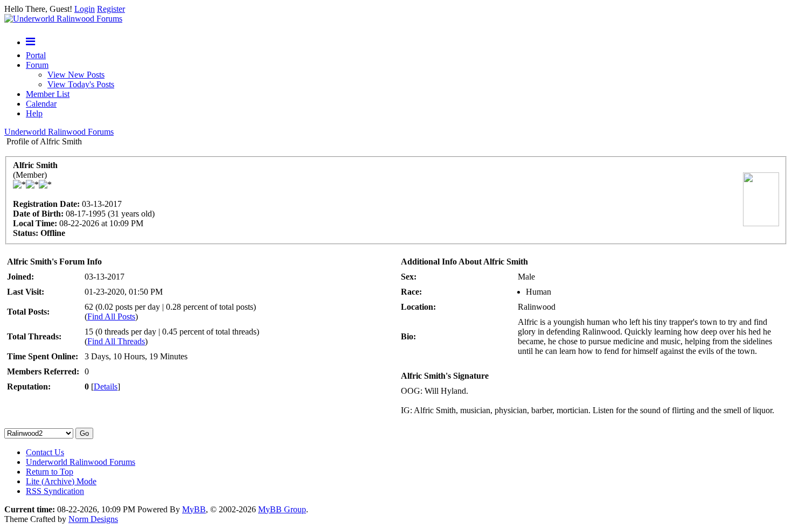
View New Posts (76, 74)
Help (34, 113)
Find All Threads (116, 341)
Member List (48, 94)
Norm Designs (93, 519)
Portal (36, 55)
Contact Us (45, 452)
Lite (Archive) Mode (61, 481)
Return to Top (49, 471)
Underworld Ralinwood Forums (59, 131)
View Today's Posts (80, 84)
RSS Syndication (55, 491)
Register (111, 8)
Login (84, 8)
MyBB (194, 509)
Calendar (41, 103)
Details (105, 386)
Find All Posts (111, 316)
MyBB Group (282, 509)
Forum (37, 64)
